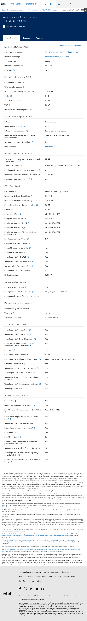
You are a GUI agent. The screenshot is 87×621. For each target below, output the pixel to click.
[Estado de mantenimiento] (27, 131)
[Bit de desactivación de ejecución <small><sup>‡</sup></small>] (34, 428)
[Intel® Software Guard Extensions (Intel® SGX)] (5, 412)
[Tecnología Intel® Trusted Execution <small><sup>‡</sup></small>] (36, 423)
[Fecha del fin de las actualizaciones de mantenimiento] (18, 138)
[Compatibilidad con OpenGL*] (30, 248)
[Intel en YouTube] (37, 589)
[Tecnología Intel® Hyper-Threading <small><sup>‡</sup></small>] (35, 339)
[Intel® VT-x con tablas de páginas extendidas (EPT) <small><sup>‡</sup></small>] (11, 462)
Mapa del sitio (69, 576)
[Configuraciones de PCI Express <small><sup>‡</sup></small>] (32, 292)
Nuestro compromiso (51, 572)
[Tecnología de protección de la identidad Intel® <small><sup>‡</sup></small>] (11, 379)
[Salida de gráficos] (20, 214)
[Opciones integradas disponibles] (32, 142)
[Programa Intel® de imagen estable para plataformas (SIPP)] (21, 444)
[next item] (85, 10)
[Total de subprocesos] (23, 87)
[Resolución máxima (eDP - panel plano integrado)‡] (15, 234)
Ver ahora (49, 147)
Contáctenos (47, 576)
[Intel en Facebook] (20, 589)
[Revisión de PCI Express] (25, 287)
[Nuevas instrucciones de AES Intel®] (34, 405)
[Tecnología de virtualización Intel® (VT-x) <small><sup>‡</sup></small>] (40, 448)
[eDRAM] (12, 210)
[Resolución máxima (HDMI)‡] (28, 223)
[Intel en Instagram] (42, 589)
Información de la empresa (30, 572)
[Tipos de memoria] (21, 166)
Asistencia (39, 38)
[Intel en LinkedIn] (31, 589)
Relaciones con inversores (29, 576)
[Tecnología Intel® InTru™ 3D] (28, 257)
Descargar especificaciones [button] (70, 46)
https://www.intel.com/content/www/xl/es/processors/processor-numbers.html (25, 507)
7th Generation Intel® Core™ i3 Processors (62, 52)
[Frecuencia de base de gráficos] (31, 196)
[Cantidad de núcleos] (23, 82)
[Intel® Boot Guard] (20, 437)
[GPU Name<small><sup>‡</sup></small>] (15, 191)
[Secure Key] (15, 401)
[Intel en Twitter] (26, 589)
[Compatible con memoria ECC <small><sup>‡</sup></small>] (31, 179)
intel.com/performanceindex (29, 608)
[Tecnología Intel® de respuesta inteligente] (40, 384)
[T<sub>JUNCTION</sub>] (13, 313)
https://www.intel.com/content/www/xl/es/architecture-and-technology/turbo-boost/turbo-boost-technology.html (36, 536)
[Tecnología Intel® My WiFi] (26, 388)
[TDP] (9, 105)
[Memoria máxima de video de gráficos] (37, 205)
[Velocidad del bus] (20, 100)
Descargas (27, 38)
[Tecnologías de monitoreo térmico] (34, 373)
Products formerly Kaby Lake (57, 57)
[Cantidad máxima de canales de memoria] (39, 170)
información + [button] (32, 4)
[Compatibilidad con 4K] (25, 219)
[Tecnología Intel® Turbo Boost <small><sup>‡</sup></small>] (31, 334)
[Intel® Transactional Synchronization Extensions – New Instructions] (30, 346)
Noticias (58, 576)
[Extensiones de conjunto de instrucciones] (40, 359)
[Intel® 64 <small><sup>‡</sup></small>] (14, 350)
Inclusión (65, 572)
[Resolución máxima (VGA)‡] (28, 239)
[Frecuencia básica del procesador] (33, 91)
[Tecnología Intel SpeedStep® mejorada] (37, 368)
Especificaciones (11, 38)
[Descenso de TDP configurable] (31, 110)
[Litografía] (14, 70)
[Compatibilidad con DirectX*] (29, 243)
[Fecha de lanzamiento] (24, 126)
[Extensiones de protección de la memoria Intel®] (10, 419)
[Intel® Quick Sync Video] (25, 252)
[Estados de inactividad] (24, 364)
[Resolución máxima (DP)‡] (26, 228)
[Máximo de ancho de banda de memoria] (39, 175)
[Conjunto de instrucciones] (27, 355)
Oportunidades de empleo (30, 581)
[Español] (51, 4)
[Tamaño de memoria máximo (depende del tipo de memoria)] (20, 161)
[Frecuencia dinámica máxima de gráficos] (39, 201)
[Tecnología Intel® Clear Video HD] (32, 261)
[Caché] (11, 96)
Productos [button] (16, 4)
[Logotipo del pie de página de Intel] (7, 593)
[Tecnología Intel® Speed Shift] (30, 330)
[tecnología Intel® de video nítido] (32, 266)
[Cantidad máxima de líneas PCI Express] (38, 296)
